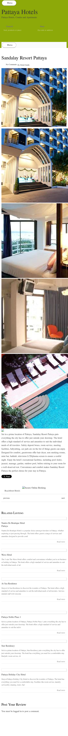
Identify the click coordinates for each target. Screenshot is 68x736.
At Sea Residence (9, 583)
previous (6, 498)
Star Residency (8, 645)
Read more (61, 541)
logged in (17, 711)
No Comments (11, 64)
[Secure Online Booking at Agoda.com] (34, 487)
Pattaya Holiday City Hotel (13, 674)
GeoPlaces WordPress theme (34, 733)
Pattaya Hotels (19, 11)
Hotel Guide (24, 65)
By (19, 65)
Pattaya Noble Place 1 (11, 616)
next (63, 498)
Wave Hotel (6, 554)
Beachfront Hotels (12, 490)
